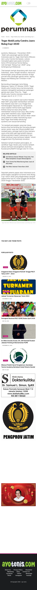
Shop (18, 571)
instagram (18, 575)
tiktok (9, 575)
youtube (28, 575)
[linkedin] (16, 235)
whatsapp (29, 573)
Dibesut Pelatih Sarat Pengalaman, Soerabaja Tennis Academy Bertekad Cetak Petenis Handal (18, 366)
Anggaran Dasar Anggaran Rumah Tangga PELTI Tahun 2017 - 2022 (18, 273)
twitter (19, 573)
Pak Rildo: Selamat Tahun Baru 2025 (17, 166)
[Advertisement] (18, 462)
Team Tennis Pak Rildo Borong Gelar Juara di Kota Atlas (20, 162)
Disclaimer (29, 570)
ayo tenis (24, 582)
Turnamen (7, 291)
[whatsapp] (9, 235)
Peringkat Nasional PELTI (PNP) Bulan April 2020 (18, 318)
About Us (8, 570)
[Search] (32, 3)
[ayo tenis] (11, 4)
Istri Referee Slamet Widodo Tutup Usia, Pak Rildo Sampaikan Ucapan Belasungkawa (20, 157)
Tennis (7, 36)
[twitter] (6, 235)
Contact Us (26, 571)
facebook (9, 573)
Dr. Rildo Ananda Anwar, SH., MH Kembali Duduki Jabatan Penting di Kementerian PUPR (18, 342)
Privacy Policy (18, 570)
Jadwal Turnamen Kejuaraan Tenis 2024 (15, 296)
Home (2, 36)
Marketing (10, 571)
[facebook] (2, 235)
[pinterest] (13, 235)
